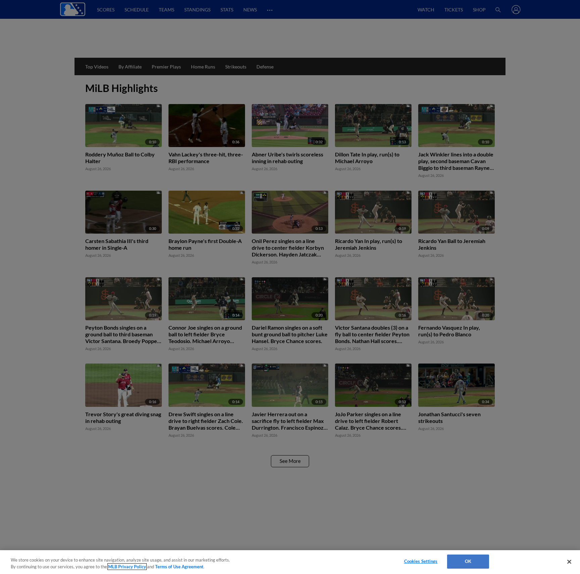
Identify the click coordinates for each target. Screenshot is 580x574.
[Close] (569, 561)
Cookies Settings (421, 561)
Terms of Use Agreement (179, 566)
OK (468, 561)
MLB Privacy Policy (127, 566)
